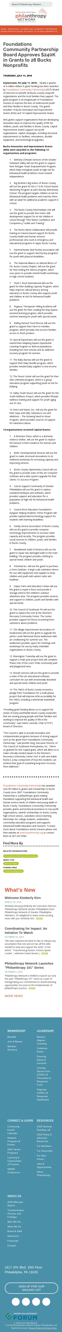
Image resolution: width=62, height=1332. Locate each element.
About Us (14, 1196)
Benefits (11, 1037)
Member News (11, 863)
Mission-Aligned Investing (42, 1040)
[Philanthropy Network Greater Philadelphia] (31, 11)
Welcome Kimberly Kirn (23, 898)
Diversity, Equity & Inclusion (42, 1059)
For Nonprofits (44, 1151)
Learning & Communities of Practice (14, 1161)
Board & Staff (14, 1231)
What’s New (20, 890)
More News (14, 996)
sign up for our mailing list (31, 1288)
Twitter (16, 1302)
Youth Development (13, 871)
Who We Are (14, 1221)
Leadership (45, 1030)
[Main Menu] (4, 4)
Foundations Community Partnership (25, 89)
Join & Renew (14, 1041)
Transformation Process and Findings (15, 1213)
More (39, 918)
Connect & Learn (20, 1120)
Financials (12, 1240)
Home (3, 29)
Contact (11, 1245)
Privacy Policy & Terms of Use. (42, 1328)
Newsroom (13, 29)
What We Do (14, 1226)
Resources (45, 1120)
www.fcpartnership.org (31, 832)
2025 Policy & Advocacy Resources (44, 1138)
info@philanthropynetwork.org (36, 1302)
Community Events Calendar (13, 1130)
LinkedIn (26, 1302)
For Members (44, 1146)
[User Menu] (58, 4)
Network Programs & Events (13, 1141)
